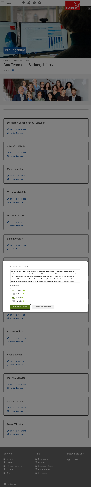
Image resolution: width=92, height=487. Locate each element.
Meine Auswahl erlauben (43, 306)
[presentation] (24, 290)
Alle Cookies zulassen (20, 306)
